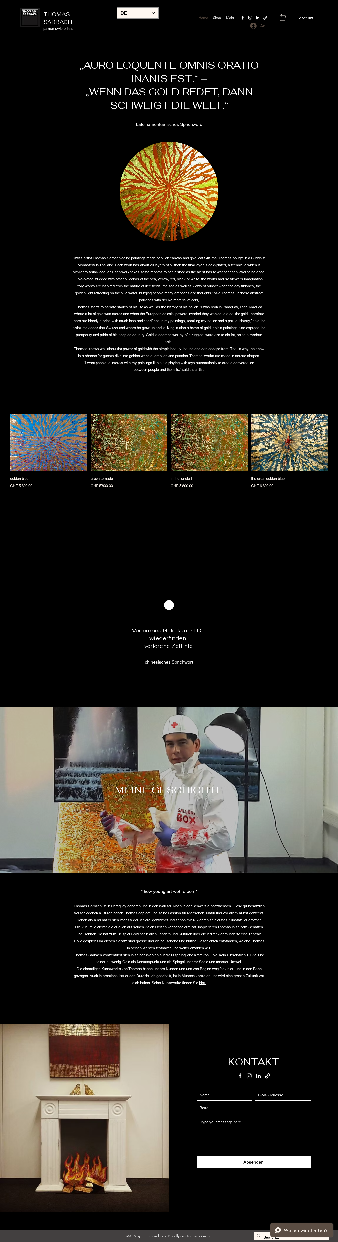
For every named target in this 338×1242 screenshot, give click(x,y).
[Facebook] (242, 17)
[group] (169, 451)
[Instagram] (250, 17)
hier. (202, 983)
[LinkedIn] (257, 17)
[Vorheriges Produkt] (3, 442)
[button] (283, 17)
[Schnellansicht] (48, 442)
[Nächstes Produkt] (335, 442)
